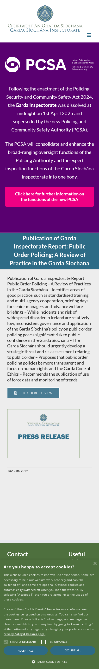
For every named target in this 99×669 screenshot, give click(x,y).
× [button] (95, 564)
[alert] (49, 614)
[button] (49, 661)
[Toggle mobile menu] (89, 35)
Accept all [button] (26, 650)
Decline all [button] (72, 650)
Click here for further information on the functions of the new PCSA (49, 196)
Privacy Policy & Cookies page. (24, 634)
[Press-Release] (43, 411)
